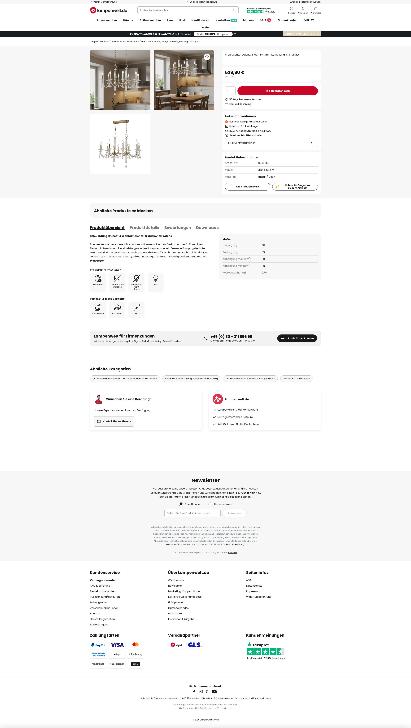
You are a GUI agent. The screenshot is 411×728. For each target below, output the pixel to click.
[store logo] (108, 10)
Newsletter (175, 586)
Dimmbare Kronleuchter (296, 378)
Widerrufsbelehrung (258, 597)
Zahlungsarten (99, 602)
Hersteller (232, 552)
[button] (120, 144)
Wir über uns (176, 580)
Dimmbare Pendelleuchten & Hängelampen (250, 378)
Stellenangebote (191, 597)
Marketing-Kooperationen (184, 591)
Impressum (253, 591)
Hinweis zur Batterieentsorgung (217, 698)
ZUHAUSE (213, 34)
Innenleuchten (118, 41)
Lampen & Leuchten (99, 41)
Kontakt (95, 613)
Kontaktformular (174, 544)
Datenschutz (254, 586)
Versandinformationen (104, 608)
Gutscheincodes (178, 608)
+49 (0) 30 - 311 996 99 (231, 336)
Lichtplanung (176, 602)
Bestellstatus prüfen (102, 591)
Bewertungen (177, 227)
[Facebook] (196, 691)
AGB (249, 580)
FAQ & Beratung (100, 586)
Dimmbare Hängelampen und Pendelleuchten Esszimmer (125, 378)
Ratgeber (190, 619)
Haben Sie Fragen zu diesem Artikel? (297, 187)
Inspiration (174, 619)
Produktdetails (144, 227)
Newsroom (175, 613)
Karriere (173, 597)
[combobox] (188, 10)
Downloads (207, 227)
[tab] (107, 228)
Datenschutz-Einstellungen (153, 698)
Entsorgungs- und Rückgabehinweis (253, 698)
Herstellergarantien (102, 619)
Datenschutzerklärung (234, 544)
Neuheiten (226, 20)
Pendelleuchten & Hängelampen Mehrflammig (191, 378)
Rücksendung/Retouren (105, 597)
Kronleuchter (133, 41)
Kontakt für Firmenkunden (297, 338)
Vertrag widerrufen (103, 580)
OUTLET (309, 20)
